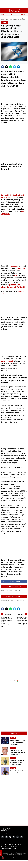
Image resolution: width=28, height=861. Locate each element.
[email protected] (4, 853)
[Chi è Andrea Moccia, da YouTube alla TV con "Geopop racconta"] (5, 761)
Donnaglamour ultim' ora (14, 596)
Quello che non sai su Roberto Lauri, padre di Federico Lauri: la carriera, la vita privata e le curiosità (21, 621)
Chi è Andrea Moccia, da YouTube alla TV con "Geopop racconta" (17, 762)
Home (2, 18)
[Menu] (2, 10)
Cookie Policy (13, 846)
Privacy (1, 853)
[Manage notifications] (3, 858)
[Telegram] (14, 66)
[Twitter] (6, 66)
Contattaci (11, 844)
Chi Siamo (4, 844)
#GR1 (16, 275)
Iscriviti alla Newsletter (14, 586)
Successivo (21, 614)
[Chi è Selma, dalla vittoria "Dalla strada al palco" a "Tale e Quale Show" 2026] (5, 740)
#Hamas (22, 268)
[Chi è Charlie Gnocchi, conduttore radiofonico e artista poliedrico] (5, 751)
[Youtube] (21, 837)
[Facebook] (2, 66)
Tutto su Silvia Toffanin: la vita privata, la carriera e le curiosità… (18, 773)
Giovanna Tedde (5, 40)
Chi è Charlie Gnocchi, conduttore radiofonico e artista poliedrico (17, 752)
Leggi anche (14, 733)
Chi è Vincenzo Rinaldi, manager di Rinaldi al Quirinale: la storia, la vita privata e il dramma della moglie (6, 621)
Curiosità (7, 18)
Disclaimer (18, 844)
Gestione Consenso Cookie (8, 848)
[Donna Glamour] (15, 10)
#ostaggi (14, 266)
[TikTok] (17, 837)
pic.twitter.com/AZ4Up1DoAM (13, 287)
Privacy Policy (5, 846)
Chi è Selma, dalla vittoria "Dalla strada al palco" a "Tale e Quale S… (17, 742)
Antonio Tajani (7, 361)
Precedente (7, 614)
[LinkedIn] (18, 66)
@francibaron (14, 285)
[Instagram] (10, 837)
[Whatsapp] (10, 66)
